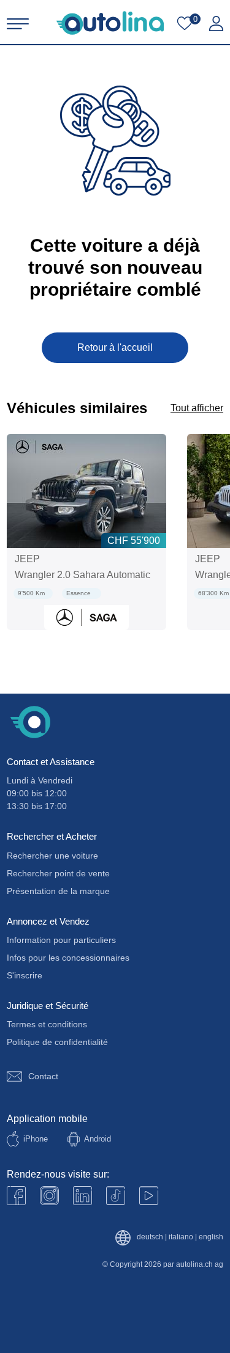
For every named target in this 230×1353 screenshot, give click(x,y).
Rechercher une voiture (52, 855)
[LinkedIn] (82, 1195)
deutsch (150, 1237)
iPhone (35, 1138)
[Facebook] (16, 1195)
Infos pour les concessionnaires (68, 958)
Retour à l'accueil (115, 347)
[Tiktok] (115, 1195)
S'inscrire (24, 975)
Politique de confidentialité (57, 1042)
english (211, 1237)
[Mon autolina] (216, 24)
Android (97, 1138)
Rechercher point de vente (58, 873)
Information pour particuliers (61, 940)
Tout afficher (197, 408)
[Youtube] (49, 1195)
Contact (43, 1076)
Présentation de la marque (58, 891)
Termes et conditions (47, 1024)
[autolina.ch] (110, 23)
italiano (181, 1237)
